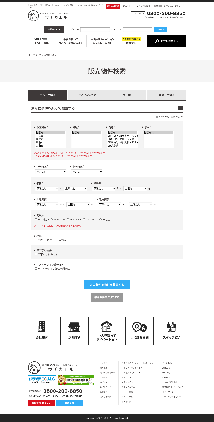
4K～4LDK (92, 219)
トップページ (105, 363)
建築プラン (126, 377)
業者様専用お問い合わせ (172, 387)
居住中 (51, 240)
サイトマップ (168, 392)
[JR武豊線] (122, 145)
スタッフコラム (128, 387)
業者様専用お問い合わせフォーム (169, 6)
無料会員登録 (113, 6)
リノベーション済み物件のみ (54, 268)
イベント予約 (127, 397)
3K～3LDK (76, 219)
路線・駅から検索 (107, 372)
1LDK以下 (43, 219)
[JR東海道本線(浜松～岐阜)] (122, 142)
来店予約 (127, 6)
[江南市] (50, 142)
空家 (40, 240)
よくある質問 (105, 397)
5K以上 (106, 219)
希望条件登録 (105, 387)
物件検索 (103, 368)
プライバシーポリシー (171, 397)
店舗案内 (166, 368)
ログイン (103, 382)
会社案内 (166, 377)
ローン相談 (167, 363)
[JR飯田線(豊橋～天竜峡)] (122, 139)
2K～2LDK (59, 219)
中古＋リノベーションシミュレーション (139, 363)
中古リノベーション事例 (132, 368)
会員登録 (103, 377)
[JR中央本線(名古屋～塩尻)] (122, 136)
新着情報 (103, 392)
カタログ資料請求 (142, 6)
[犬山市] (50, 145)
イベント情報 (127, 392)
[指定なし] (50, 132)
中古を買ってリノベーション (134, 372)
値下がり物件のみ (48, 254)
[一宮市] (50, 136)
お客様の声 (126, 402)
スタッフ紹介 (127, 382)
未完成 (62, 240)
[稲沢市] (50, 139)
